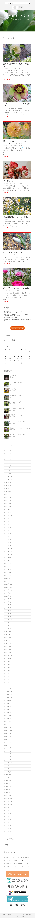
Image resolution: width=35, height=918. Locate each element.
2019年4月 (8, 715)
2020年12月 (8, 655)
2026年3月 (8, 468)
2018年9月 (8, 736)
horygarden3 (24, 857)
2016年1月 (8, 831)
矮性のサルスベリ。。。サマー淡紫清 (19, 428)
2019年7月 (8, 706)
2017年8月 (8, 775)
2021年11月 (8, 623)
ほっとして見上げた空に (15, 382)
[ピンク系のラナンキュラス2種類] (17, 277)
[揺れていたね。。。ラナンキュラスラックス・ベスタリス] (17, 130)
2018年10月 (8, 733)
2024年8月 (8, 524)
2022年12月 (8, 584)
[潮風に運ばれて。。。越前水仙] (17, 205)
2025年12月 (8, 477)
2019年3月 (8, 718)
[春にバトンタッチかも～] (17, 241)
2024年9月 (8, 521)
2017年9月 (8, 772)
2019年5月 (8, 712)
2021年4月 (8, 643)
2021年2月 (8, 649)
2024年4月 (8, 536)
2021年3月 (8, 646)
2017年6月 (8, 780)
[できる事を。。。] (17, 170)
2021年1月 (8, 652)
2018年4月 (8, 751)
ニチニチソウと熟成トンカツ (17, 434)
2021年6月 (8, 637)
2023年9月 (8, 557)
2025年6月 (8, 494)
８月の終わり (12, 376)
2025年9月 (8, 486)
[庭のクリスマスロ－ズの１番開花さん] (17, 92)
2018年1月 (8, 760)
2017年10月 (8, 769)
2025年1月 (8, 509)
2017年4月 (8, 787)
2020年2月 (8, 685)
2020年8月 (8, 667)
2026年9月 (8, 450)
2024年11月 (8, 515)
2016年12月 (8, 798)
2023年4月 (8, 572)
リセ (20, 860)
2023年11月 (8, 551)
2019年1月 (8, 724)
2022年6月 (8, 602)
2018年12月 (8, 727)
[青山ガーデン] (17, 905)
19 (5, 358)
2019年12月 (8, 691)
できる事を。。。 (10, 181)
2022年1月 (8, 617)
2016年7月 (8, 813)
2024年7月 (8, 527)
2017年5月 (8, 783)
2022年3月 (8, 611)
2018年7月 (8, 742)
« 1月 (5, 363)
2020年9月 (8, 664)
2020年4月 (8, 679)
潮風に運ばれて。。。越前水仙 (15, 217)
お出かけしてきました (15, 402)
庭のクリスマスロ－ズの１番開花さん (16, 105)
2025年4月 (8, 500)
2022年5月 (8, 605)
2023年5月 (8, 569)
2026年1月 (8, 474)
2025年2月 (8, 506)
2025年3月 (8, 503)
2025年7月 (8, 491)
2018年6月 (8, 745)
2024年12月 (8, 512)
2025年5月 (8, 497)
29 (18, 360)
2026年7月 (8, 456)
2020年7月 (8, 670)
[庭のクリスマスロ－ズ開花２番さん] (17, 53)
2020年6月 (8, 673)
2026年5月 (8, 462)
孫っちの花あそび (14, 389)
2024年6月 (8, 530)
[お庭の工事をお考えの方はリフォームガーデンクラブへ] (17, 880)
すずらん (20, 68)
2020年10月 (8, 661)
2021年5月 (8, 640)
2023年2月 (8, 578)
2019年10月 (8, 697)
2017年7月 (8, 778)
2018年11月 (8, 730)
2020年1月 (8, 688)
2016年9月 (8, 807)
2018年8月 (8, 739)
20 (10, 358)
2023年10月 (8, 554)
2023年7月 (8, 563)
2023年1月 (8, 581)
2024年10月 (8, 518)
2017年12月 (8, 763)
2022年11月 (8, 587)
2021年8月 (8, 631)
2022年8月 (8, 596)
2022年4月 (8, 608)
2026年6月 (8, 459)
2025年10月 (8, 483)
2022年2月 (8, 614)
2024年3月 (8, 539)
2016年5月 (8, 819)
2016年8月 (8, 810)
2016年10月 (8, 804)
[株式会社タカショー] (17, 893)
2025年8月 (8, 488)
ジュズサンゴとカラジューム (17, 421)
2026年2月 (8, 471)
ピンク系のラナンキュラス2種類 (16, 288)
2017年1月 (8, 795)
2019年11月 (8, 694)
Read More (6, 79)
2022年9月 (8, 593)
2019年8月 (8, 703)
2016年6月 (8, 816)
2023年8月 (8, 560)
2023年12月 (8, 548)
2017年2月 (8, 792)
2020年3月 (8, 682)
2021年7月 (8, 635)
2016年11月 (8, 801)
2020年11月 (8, 658)
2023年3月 (8, 575)
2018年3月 (8, 754)
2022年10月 (8, 590)
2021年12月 (8, 620)
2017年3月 (8, 789)
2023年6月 (8, 566)
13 (10, 356)
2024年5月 (8, 533)
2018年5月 (8, 748)
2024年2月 (8, 542)
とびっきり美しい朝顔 (15, 395)
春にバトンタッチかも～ (13, 253)
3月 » (21, 363)
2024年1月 (8, 545)
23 (22, 358)
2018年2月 (8, 757)
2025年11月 (8, 480)
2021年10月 (8, 626)
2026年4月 (8, 465)
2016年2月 (8, 828)
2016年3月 (8, 825)
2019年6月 (8, 709)
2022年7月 (8, 599)
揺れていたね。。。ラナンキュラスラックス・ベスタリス (16, 142)
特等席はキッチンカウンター (17, 415)
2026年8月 (8, 453)
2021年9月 (8, 629)
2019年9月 (8, 700)
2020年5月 (8, 676)
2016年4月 (8, 822)
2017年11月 (8, 766)
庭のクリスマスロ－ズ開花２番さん (16, 65)
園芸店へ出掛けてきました (16, 408)
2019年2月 (8, 721)
